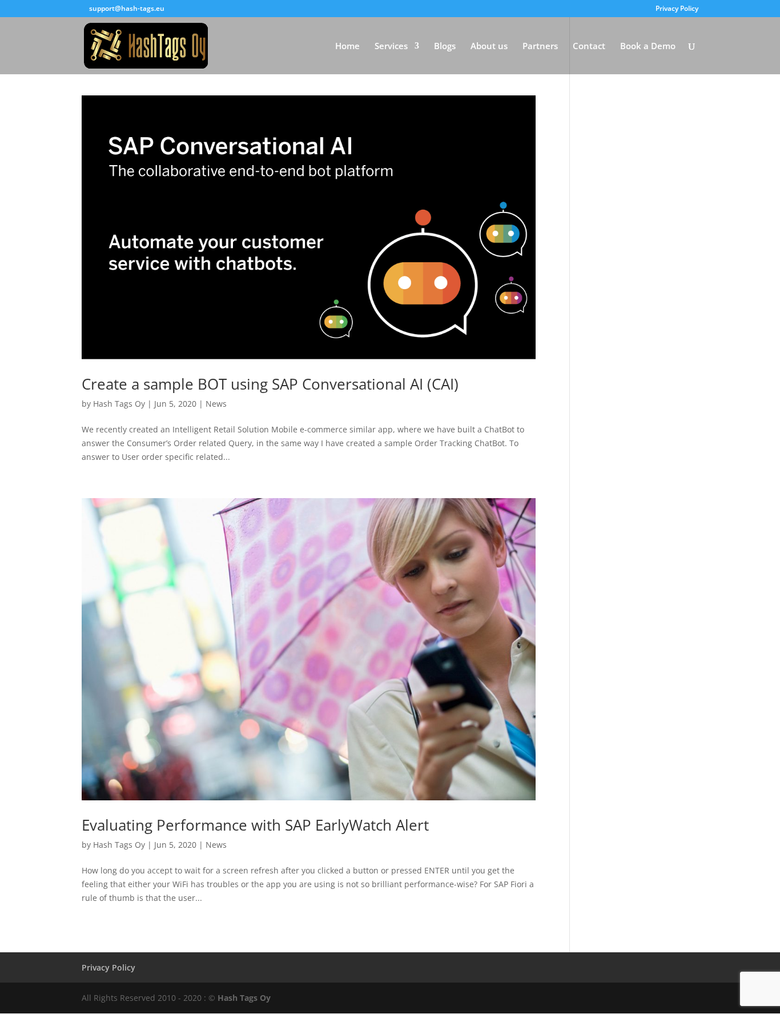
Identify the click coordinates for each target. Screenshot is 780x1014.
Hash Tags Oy (119, 403)
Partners (540, 46)
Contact (589, 46)
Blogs (445, 46)
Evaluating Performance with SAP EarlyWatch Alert (255, 825)
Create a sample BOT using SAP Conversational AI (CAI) (270, 384)
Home (347, 46)
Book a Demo (648, 46)
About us (489, 46)
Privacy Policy (677, 9)
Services (391, 46)
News (216, 403)
